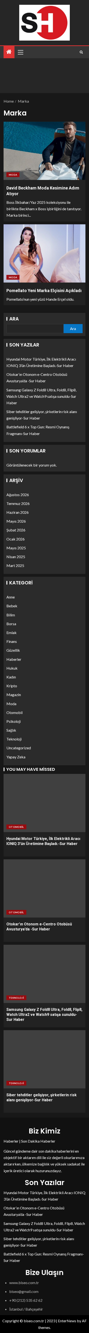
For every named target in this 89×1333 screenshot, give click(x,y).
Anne (10, 597)
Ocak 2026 (15, 539)
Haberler (13, 659)
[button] (20, 52)
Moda (13, 174)
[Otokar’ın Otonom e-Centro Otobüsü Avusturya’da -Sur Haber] (44, 888)
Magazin (13, 694)
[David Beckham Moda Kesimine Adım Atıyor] (44, 151)
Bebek (11, 606)
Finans (11, 641)
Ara (14, 318)
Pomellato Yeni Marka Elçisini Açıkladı (44, 290)
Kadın (11, 677)
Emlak (11, 632)
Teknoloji (14, 739)
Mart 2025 (15, 565)
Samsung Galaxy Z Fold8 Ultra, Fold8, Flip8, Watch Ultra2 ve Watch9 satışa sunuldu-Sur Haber (41, 396)
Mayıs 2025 (16, 548)
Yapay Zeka (15, 757)
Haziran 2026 (17, 512)
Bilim (10, 615)
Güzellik (13, 650)
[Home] (9, 51)
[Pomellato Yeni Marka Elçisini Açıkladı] (44, 253)
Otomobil (14, 712)
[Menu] (20, 52)
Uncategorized (18, 747)
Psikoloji (13, 721)
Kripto (11, 685)
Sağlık (11, 730)
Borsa (11, 623)
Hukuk (12, 668)
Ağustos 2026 (17, 494)
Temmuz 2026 (18, 503)
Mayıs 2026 (16, 521)
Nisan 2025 (15, 556)
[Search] (81, 52)
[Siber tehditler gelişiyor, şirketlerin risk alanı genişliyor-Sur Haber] (44, 1059)
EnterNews (67, 1320)
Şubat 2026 (15, 530)
